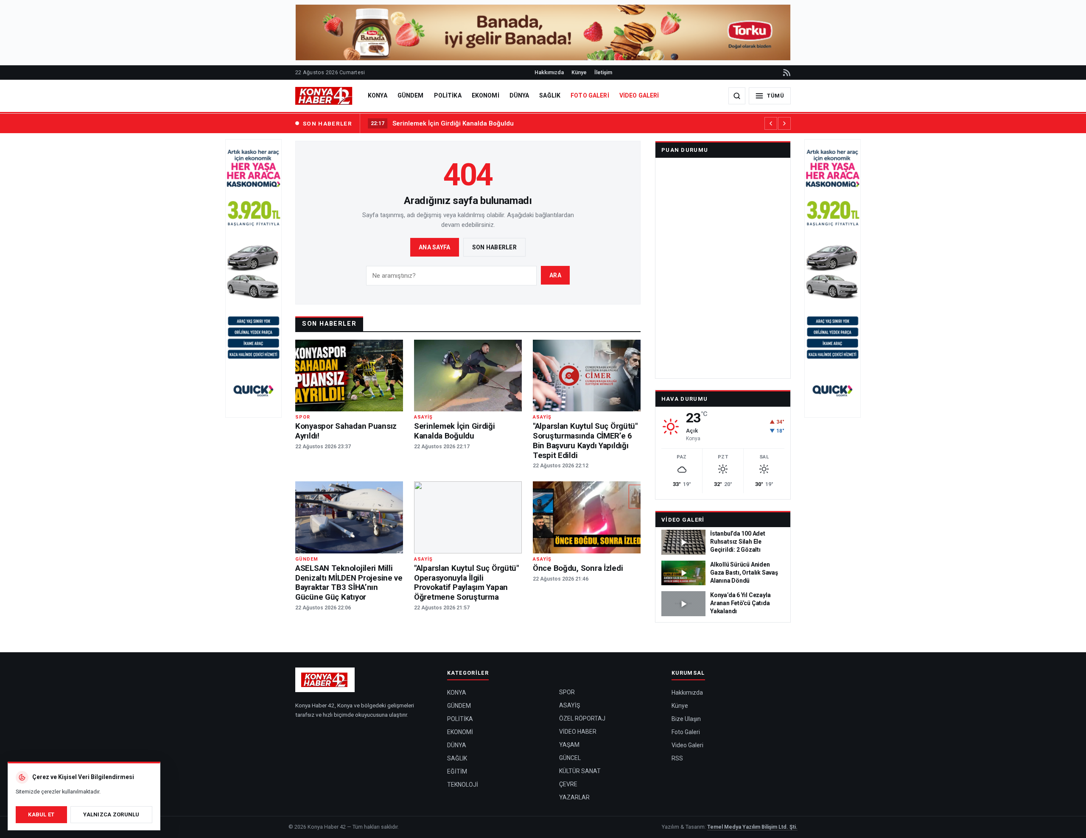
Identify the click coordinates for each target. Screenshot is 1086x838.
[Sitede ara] (736, 95)
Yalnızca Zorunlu (111, 814)
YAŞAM (569, 744)
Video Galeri (683, 520)
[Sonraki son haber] (784, 123)
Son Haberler (494, 247)
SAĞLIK (549, 95)
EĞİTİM (457, 771)
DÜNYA (519, 95)
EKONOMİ (485, 95)
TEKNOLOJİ (462, 784)
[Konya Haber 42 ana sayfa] (324, 96)
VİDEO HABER (577, 731)
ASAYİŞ (569, 705)
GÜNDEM (410, 95)
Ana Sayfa (435, 247)
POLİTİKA (448, 95)
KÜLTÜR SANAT (580, 771)
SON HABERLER (327, 123)
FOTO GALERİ (590, 95)
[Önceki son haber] (770, 123)
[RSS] (786, 72)
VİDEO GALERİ (639, 95)
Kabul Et (41, 814)
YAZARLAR (574, 797)
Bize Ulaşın (686, 718)
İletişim (603, 72)
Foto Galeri (686, 732)
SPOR (567, 692)
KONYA (377, 95)
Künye (579, 72)
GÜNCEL (570, 757)
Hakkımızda (549, 72)
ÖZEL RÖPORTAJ (582, 718)
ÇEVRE (568, 784)
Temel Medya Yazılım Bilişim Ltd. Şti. (752, 827)
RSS (677, 758)
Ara (555, 275)
